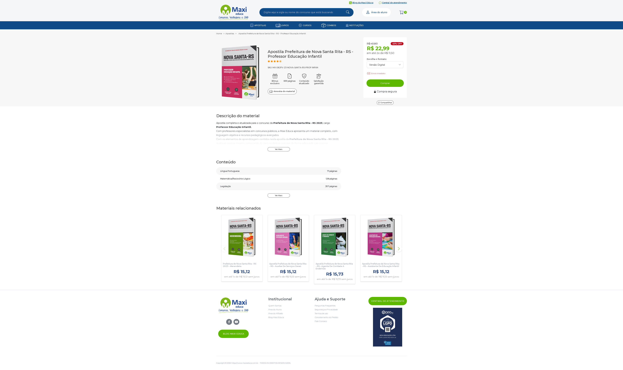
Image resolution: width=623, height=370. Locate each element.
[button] (399, 248)
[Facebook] (229, 322)
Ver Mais (278, 149)
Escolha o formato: (377, 59)
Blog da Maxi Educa (362, 2)
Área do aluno (379, 12)
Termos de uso (321, 313)
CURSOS (307, 25)
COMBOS (331, 25)
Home (219, 33)
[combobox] (298, 12)
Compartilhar (386, 103)
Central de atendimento (394, 2)
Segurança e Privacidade (326, 309)
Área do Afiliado (275, 313)
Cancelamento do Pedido (326, 317)
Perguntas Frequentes (325, 305)
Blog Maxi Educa (233, 333)
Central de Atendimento (387, 301)
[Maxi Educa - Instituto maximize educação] (233, 317)
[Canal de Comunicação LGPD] (387, 327)
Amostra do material (284, 91)
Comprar (385, 83)
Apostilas (230, 33)
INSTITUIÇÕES (356, 25)
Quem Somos (274, 305)
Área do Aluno (275, 309)
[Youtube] (236, 322)
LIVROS (285, 25)
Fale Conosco (321, 321)
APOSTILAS (260, 25)
